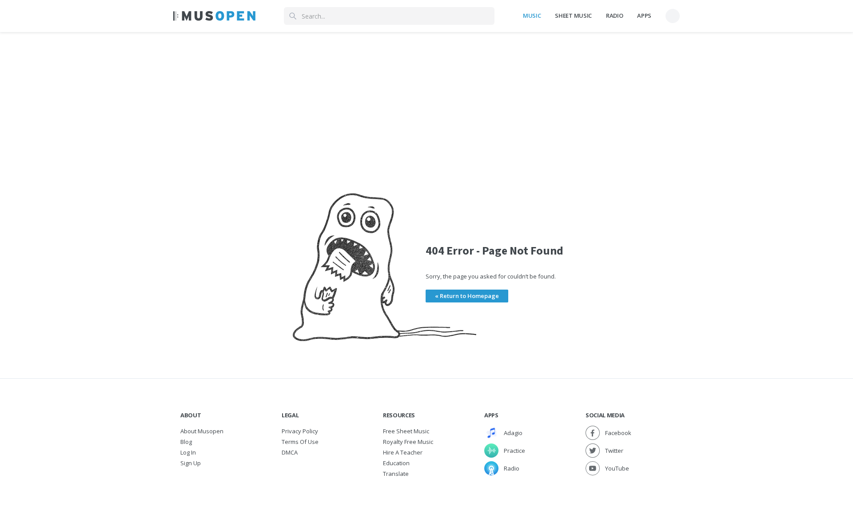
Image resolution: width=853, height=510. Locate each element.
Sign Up (190, 463)
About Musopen (201, 431)
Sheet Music (573, 16)
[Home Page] (214, 16)
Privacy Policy (300, 431)
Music (532, 16)
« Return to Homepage (467, 296)
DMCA (290, 452)
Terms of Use (300, 442)
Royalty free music (408, 442)
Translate (396, 474)
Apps (644, 16)
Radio (614, 16)
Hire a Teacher (403, 452)
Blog (186, 442)
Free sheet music (406, 431)
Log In (188, 452)
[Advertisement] (426, 94)
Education (396, 463)
